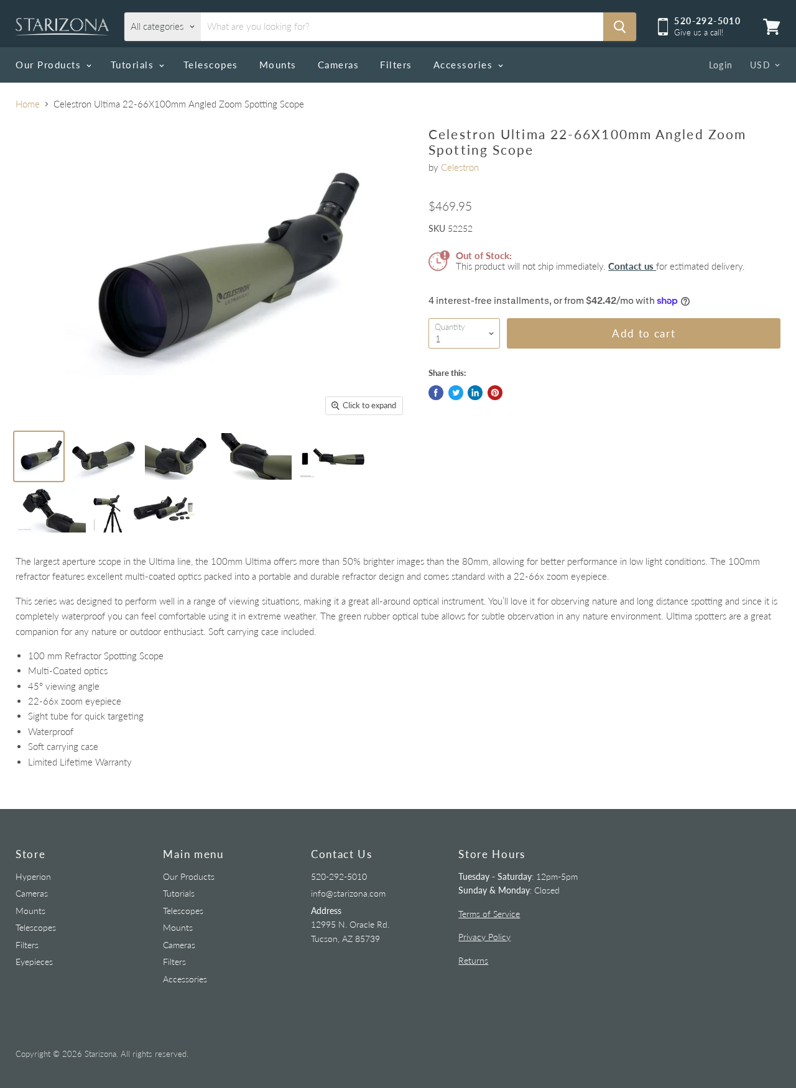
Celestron (460, 167)
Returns (473, 960)
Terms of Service (489, 913)
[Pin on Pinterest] (495, 392)
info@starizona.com (348, 893)
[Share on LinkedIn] (475, 392)
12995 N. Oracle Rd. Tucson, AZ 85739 (350, 924)
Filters (396, 64)
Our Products (50, 64)
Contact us (632, 266)
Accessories (464, 64)
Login (721, 65)
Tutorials (134, 64)
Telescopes (210, 64)
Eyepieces (34, 961)
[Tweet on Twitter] (455, 392)
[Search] (619, 26)
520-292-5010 (339, 876)
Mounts (278, 64)
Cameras (338, 64)
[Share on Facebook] (435, 392)
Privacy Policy (484, 936)
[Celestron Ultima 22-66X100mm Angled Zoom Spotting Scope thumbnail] (38, 456)
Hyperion (33, 876)
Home (28, 104)
